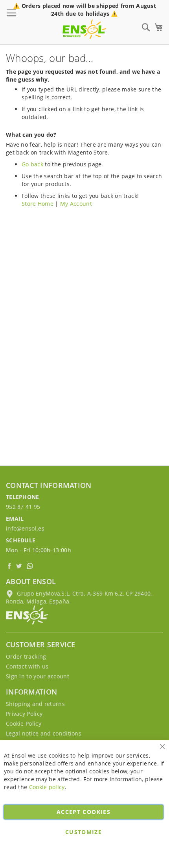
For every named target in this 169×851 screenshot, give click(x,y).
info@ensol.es (25, 528)
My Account (76, 203)
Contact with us (27, 666)
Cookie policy (47, 787)
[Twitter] (20, 566)
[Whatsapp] (31, 566)
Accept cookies (83, 812)
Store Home (37, 203)
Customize (83, 832)
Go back (32, 164)
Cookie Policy (23, 723)
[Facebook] (10, 566)
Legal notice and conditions (43, 733)
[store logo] (84, 29)
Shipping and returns (35, 704)
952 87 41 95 (23, 506)
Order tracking (26, 656)
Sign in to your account (37, 676)
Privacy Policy (24, 713)
